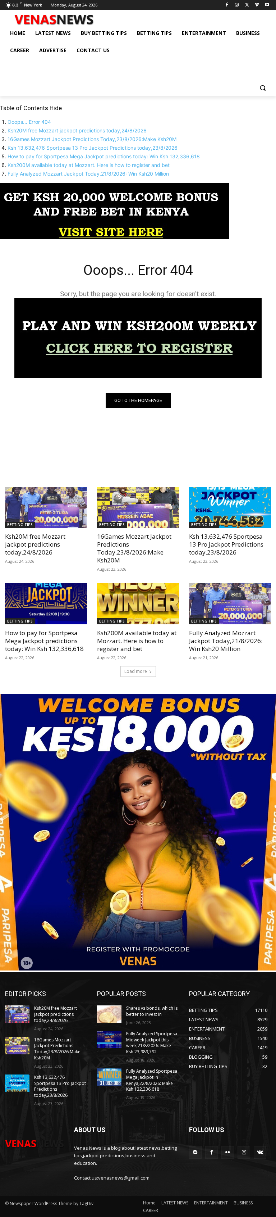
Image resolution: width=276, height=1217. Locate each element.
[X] (247, 5)
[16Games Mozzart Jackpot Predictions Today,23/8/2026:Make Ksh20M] (138, 507)
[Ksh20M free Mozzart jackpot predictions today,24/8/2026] (46, 507)
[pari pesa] (138, 968)
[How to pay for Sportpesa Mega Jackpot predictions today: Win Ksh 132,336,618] (46, 603)
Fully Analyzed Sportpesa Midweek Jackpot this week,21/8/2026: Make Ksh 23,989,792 (151, 1043)
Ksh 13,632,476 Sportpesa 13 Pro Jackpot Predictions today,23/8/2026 (93, 148)
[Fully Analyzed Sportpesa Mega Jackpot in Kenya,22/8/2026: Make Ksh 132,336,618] (109, 1077)
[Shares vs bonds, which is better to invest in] (109, 1014)
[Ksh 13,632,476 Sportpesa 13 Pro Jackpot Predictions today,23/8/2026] (230, 507)
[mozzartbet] (138, 376)
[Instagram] (237, 5)
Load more (135, 671)
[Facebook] (227, 5)
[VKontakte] (260, 1152)
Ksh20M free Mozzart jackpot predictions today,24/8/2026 (77, 130)
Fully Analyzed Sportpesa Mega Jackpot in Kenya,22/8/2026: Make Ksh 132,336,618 (151, 1080)
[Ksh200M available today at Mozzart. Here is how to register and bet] (138, 603)
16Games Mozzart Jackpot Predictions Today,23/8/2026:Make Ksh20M (92, 139)
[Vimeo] (257, 5)
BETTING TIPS (20, 524)
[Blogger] (195, 1152)
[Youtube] (267, 5)
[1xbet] (114, 237)
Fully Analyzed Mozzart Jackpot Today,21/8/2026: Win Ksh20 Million (88, 174)
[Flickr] (227, 1152)
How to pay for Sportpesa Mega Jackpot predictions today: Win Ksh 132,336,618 (104, 156)
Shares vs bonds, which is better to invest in (152, 1011)
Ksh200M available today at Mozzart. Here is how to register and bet (89, 165)
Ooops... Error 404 (29, 122)
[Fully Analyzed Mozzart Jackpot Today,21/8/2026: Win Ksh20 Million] (230, 603)
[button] (262, 87)
